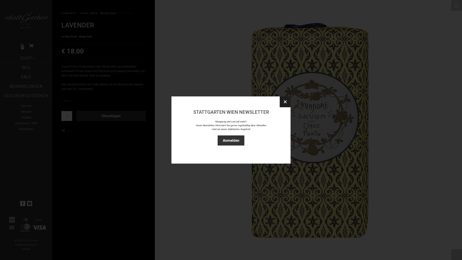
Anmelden (231, 140)
